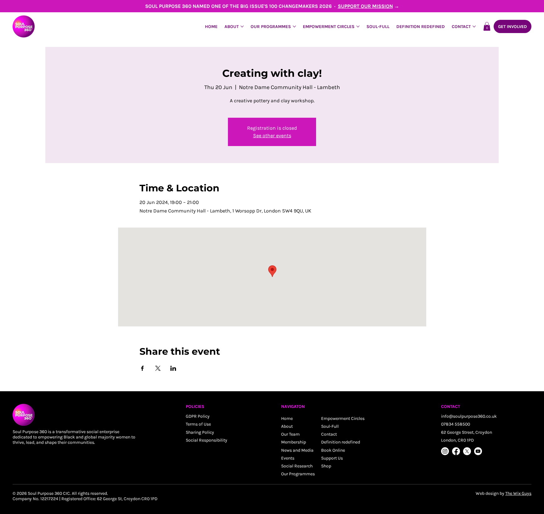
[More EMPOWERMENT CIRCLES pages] (358, 26)
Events (287, 458)
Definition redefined (340, 442)
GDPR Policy (198, 416)
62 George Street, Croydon (466, 432)
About (287, 426)
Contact (329, 434)
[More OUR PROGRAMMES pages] (294, 26)
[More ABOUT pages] (242, 26)
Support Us (332, 458)
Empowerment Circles (343, 418)
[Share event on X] (158, 368)
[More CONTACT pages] (474, 26)
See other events (272, 135)
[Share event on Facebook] (142, 368)
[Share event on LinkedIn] (173, 368)
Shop (326, 466)
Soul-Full (330, 426)
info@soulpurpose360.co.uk (469, 416)
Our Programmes (298, 474)
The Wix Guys (518, 493)
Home (287, 418)
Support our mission (365, 6)
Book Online (333, 450)
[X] (467, 451)
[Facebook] (456, 451)
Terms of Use (198, 424)
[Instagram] (445, 451)
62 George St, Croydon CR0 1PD (127, 498)
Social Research (297, 466)
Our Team (290, 434)
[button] (486, 26)
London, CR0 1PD (457, 440)
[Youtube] (478, 451)
